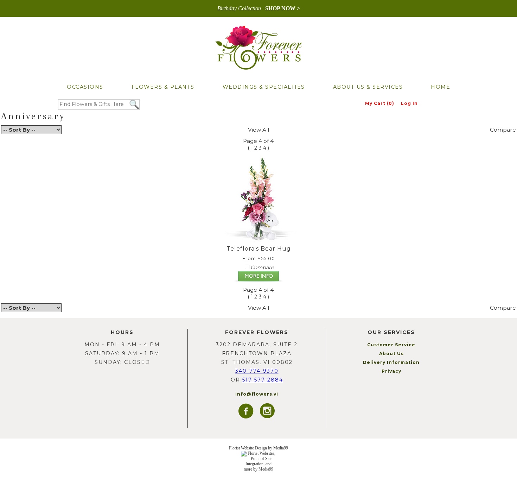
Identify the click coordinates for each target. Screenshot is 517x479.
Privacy (391, 371)
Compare (503, 129)
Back (8, 144)
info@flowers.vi (256, 394)
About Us (391, 353)
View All (258, 129)
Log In (409, 103)
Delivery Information (391, 362)
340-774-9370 (257, 371)
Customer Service (391, 344)
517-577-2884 (262, 380)
